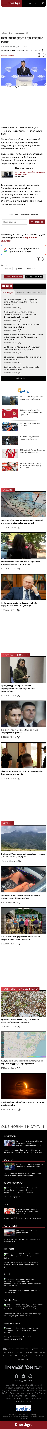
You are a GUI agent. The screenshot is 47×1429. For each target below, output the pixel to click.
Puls (7, 1274)
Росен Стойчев (7, 55)
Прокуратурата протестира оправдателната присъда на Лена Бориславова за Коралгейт (20, 314)
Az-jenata (10, 1300)
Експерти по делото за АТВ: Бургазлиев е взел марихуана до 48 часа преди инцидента (23, 336)
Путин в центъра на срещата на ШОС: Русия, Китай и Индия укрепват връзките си (23, 1174)
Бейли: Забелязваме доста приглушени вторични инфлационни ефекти (26, 1190)
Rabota (4, 1356)
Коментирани (34, 292)
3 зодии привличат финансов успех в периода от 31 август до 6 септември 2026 (32, 412)
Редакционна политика (13, 1390)
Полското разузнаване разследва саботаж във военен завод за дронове (29, 1166)
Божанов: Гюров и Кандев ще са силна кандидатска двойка (22, 325)
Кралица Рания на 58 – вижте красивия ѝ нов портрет (27, 1255)
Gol (6, 1204)
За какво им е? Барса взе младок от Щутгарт (22, 1218)
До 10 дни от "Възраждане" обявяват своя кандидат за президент (22, 348)
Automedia (11, 1225)
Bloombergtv (13, 1183)
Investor (10, 1136)
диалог (19, 269)
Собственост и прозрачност (18, 1393)
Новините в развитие (13, 1197)
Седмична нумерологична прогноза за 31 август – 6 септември (29, 465)
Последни (8, 292)
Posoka (38, 1356)
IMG (5, 1349)
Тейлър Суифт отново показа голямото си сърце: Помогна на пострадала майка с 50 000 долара (22, 1264)
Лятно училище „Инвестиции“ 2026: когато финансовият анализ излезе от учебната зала (23, 1151)
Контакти (25, 1385)
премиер (31, 269)
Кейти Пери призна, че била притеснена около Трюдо (27, 1329)
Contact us (23, 1418)
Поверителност (12, 1388)
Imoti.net (42, 1352)
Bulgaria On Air (35, 1349)
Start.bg (22, 1356)
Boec (43, 1356)
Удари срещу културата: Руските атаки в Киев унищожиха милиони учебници (20, 302)
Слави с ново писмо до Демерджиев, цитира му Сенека (21, 368)
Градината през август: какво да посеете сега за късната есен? (32, 451)
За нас (9, 1385)
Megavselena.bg (23, 1359)
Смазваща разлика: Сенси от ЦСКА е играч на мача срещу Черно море (27, 1211)
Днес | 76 (32, 3)
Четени (20, 292)
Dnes (17, 1349)
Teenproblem (13, 1323)
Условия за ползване (32, 1388)
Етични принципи (36, 1390)
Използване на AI (23, 1401)
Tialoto (9, 1249)
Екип (15, 1385)
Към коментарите (34, 277)
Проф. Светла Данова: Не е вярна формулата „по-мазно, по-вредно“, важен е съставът (32, 399)
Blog (17, 1356)
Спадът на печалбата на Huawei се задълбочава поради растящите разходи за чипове (29, 1143)
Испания (7, 269)
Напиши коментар (13, 277)
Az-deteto (10, 1356)
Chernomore (30, 1356)
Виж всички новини (23, 378)
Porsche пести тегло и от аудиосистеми (26, 1231)
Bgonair (9, 1159)
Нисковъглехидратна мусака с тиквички (31, 438)
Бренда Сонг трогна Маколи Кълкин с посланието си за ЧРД (19, 1338)
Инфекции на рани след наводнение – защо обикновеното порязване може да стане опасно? (22, 1282)
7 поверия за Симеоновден (30, 423)
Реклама (36, 1385)
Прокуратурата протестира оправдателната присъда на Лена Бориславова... (18, 688)
